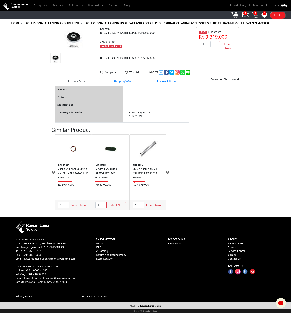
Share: (153, 72)
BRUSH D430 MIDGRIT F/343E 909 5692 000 (241, 23)
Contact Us (234, 258)
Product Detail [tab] (77, 81)
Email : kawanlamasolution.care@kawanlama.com (46, 278)
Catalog (114, 5)
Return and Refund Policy (111, 254)
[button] (40, 5)
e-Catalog (102, 251)
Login (277, 15)
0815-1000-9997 (38, 274)
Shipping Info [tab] (122, 81)
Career (232, 254)
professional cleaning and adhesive (51, 23)
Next (169, 172)
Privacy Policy (24, 296)
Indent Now (228, 46)
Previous (52, 172)
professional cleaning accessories (182, 23)
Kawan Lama (235, 243)
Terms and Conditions (94, 296)
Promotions (95, 5)
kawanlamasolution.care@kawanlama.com (50, 258)
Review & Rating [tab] (167, 81)
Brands (232, 247)
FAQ (98, 247)
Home (15, 23)
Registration (175, 243)
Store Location (104, 258)
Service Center (236, 251)
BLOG (99, 243)
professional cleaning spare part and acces (117, 23)
